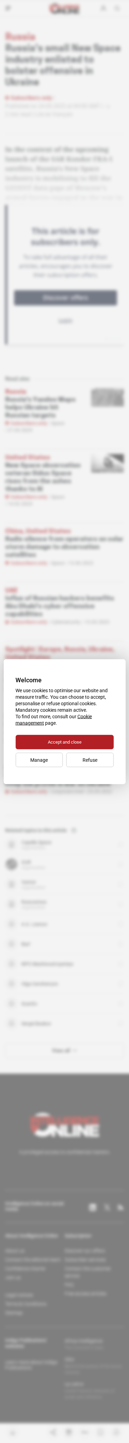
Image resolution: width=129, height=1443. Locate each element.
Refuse (90, 759)
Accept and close (65, 741)
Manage (39, 759)
